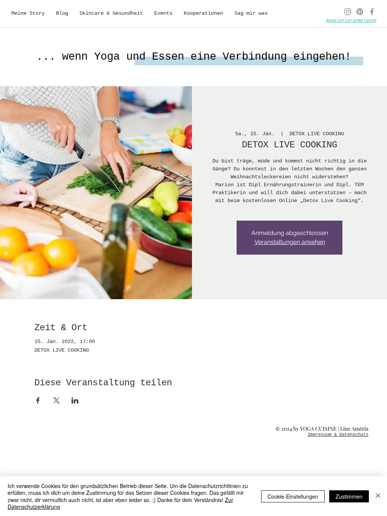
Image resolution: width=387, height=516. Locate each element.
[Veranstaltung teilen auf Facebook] (38, 400)
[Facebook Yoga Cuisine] (371, 11)
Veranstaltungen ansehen (289, 242)
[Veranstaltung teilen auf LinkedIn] (75, 400)
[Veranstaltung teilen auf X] (56, 400)
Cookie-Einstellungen (293, 496)
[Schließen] (377, 496)
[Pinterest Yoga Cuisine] (359, 11)
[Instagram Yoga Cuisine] (347, 11)
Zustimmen (349, 496)
